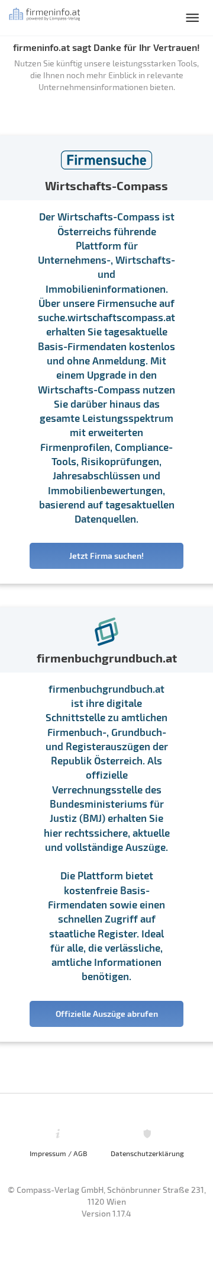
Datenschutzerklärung (147, 1153)
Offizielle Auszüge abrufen (107, 1014)
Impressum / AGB (58, 1153)
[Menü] (192, 18)
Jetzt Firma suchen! (106, 556)
